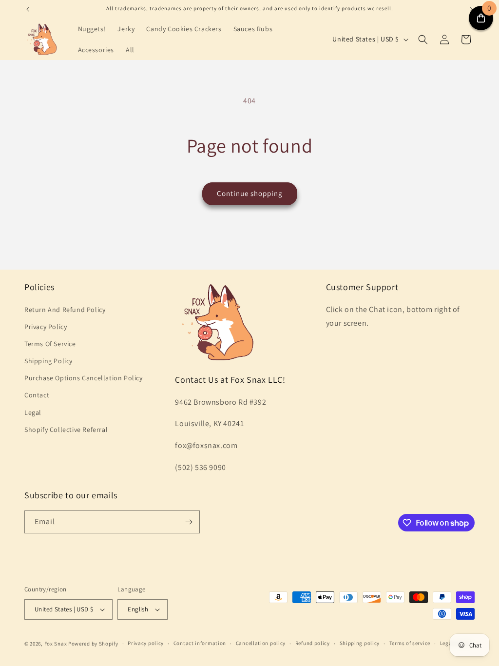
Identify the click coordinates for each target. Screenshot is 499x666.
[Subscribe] (188, 521)
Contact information (199, 643)
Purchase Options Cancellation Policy (83, 377)
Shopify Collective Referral (66, 429)
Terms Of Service (50, 343)
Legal (32, 412)
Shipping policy (360, 643)
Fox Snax (55, 643)
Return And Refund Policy (64, 309)
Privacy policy (146, 643)
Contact (36, 395)
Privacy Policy (45, 326)
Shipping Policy (48, 360)
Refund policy (312, 643)
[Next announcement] (471, 9)
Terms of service (409, 643)
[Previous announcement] (27, 9)
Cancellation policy (261, 643)
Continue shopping (250, 193)
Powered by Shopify (93, 643)
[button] (423, 39)
